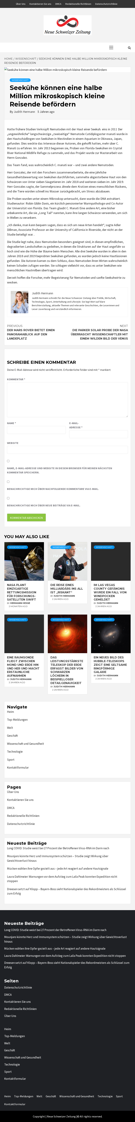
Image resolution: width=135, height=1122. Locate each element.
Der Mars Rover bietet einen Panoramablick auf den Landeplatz (31, 332)
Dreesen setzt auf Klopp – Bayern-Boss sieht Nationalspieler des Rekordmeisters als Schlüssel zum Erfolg (66, 891)
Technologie (15, 751)
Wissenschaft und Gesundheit (25, 744)
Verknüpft (43, 129)
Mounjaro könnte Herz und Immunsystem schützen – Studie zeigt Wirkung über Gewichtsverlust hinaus (57, 858)
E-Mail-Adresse (75, 425)
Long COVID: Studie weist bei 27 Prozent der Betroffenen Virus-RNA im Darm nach (58, 848)
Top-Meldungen (17, 720)
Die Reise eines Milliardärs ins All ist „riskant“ (66, 588)
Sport (10, 760)
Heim (10, 712)
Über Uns (20, 3)
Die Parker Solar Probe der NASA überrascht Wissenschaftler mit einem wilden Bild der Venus (99, 332)
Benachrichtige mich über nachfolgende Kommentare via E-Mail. (53, 489)
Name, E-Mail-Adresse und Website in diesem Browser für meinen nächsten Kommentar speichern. (59, 470)
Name (11, 423)
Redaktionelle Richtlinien (78, 3)
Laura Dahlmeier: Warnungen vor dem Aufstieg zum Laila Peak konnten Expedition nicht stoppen (62, 879)
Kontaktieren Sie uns (40, 3)
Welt (10, 728)
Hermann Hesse (20, 603)
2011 (114, 129)
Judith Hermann (25, 112)
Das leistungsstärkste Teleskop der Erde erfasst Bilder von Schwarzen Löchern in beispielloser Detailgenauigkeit (66, 670)
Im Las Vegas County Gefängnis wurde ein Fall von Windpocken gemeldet (110, 592)
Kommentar (16, 379)
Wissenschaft (20, 80)
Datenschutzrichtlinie (106, 3)
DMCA (58, 3)
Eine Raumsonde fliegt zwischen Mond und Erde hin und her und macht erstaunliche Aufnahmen (23, 666)
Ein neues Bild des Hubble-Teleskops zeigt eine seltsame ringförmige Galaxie (110, 665)
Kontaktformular (18, 767)
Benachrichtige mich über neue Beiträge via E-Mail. (43, 505)
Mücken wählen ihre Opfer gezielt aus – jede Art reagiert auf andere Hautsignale (57, 868)
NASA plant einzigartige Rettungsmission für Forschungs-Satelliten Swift (21, 592)
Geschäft (12, 736)
